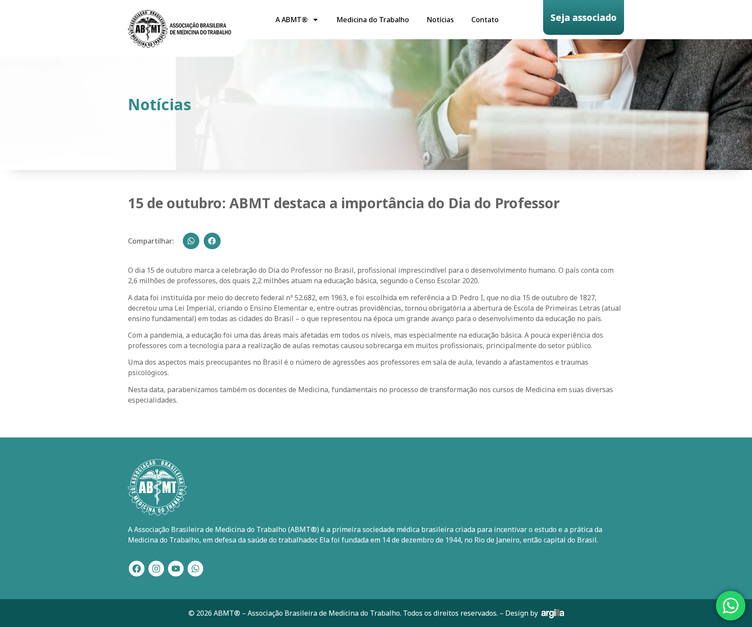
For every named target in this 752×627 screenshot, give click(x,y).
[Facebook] (136, 568)
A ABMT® (291, 19)
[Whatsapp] (195, 568)
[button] (191, 241)
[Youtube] (176, 568)
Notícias (440, 19)
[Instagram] (156, 568)
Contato (485, 19)
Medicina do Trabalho (372, 19)
